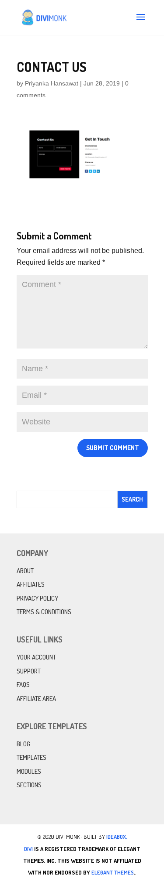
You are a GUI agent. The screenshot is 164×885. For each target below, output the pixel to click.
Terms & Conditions (44, 612)
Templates (31, 757)
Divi (28, 848)
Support (29, 671)
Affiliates (31, 584)
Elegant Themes (112, 872)
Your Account (36, 657)
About (25, 571)
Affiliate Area (36, 698)
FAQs (23, 684)
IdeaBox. (116, 836)
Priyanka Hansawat (51, 83)
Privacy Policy (37, 598)
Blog (23, 744)
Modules (29, 771)
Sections (29, 785)
